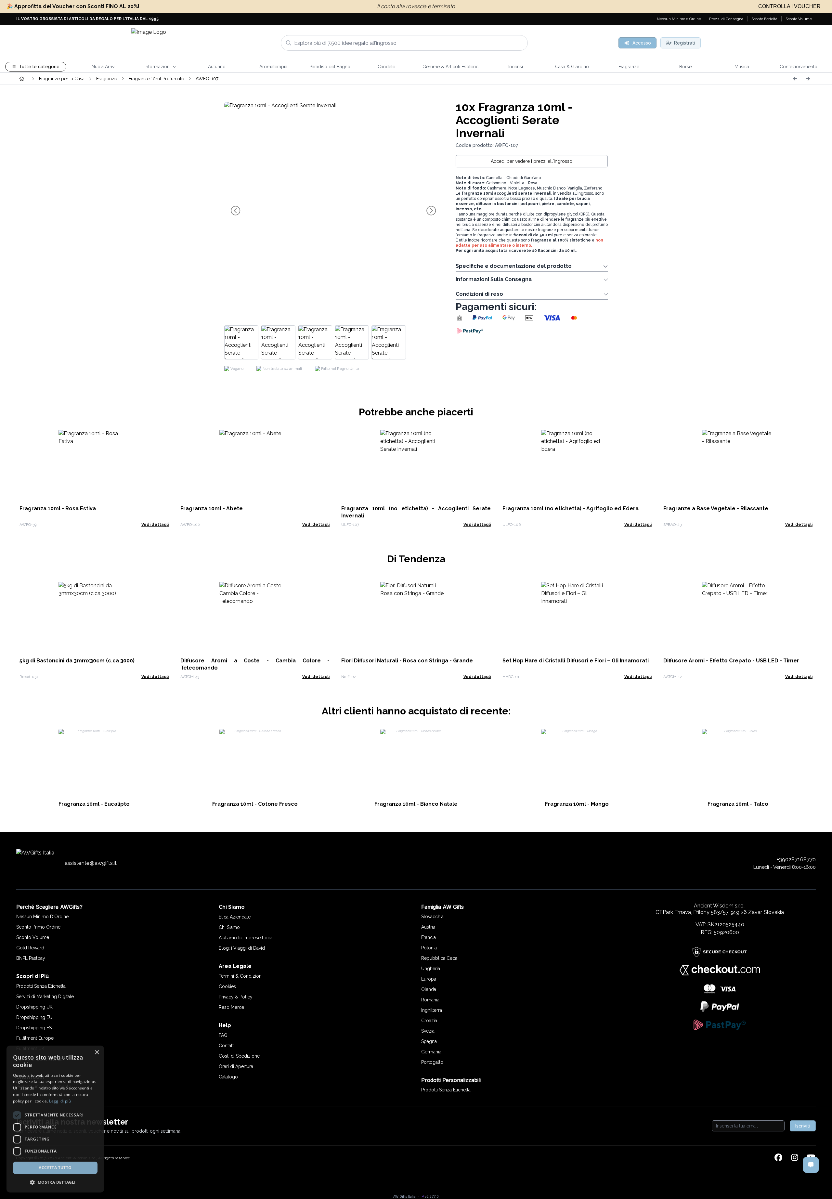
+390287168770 (796, 859)
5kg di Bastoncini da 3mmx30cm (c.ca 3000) (77, 661)
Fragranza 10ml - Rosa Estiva (58, 508)
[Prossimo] (808, 78)
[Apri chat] (811, 1165)
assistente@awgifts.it (91, 863)
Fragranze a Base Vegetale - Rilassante (715, 508)
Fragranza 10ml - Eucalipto (94, 804)
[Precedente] (795, 78)
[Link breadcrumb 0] (22, 78)
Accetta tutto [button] (55, 1167)
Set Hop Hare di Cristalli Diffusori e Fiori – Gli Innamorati (575, 661)
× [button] (96, 1052)
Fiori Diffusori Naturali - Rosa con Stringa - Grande (407, 661)
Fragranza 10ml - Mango (577, 804)
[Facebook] (778, 1158)
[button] (55, 1182)
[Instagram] (795, 1158)
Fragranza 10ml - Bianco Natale (416, 804)
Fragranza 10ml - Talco (738, 804)
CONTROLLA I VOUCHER (789, 6)
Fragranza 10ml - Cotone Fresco (255, 804)
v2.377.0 (432, 1196)
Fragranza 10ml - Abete (211, 508)
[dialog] (55, 1119)
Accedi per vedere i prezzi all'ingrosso (531, 161)
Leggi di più (60, 1101)
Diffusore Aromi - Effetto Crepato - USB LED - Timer (731, 661)
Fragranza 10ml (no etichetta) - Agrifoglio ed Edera (570, 508)
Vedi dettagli (155, 524)
